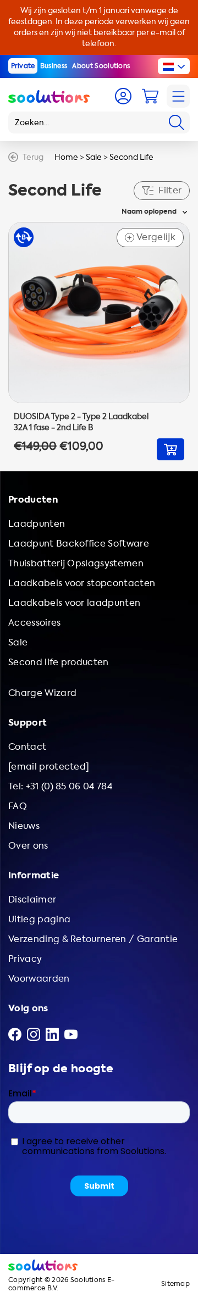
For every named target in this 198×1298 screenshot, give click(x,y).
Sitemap (175, 1284)
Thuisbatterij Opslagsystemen (76, 563)
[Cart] (150, 96)
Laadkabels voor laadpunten (74, 603)
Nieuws (24, 826)
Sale (94, 157)
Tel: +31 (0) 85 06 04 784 (60, 786)
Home (66, 157)
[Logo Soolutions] (49, 96)
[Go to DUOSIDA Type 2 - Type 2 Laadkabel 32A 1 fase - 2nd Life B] (99, 341)
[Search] (176, 122)
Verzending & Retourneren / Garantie (93, 939)
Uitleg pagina (39, 919)
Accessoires (34, 622)
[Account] (123, 96)
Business (54, 66)
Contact (27, 747)
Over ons (28, 845)
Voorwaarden (39, 978)
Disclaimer (32, 899)
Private (23, 66)
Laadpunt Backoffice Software (78, 543)
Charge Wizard (42, 693)
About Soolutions (101, 66)
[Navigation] (178, 96)
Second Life (131, 157)
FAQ (17, 806)
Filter (170, 190)
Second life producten (58, 662)
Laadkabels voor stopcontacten (81, 583)
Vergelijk (151, 237)
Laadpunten (36, 524)
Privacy (25, 959)
